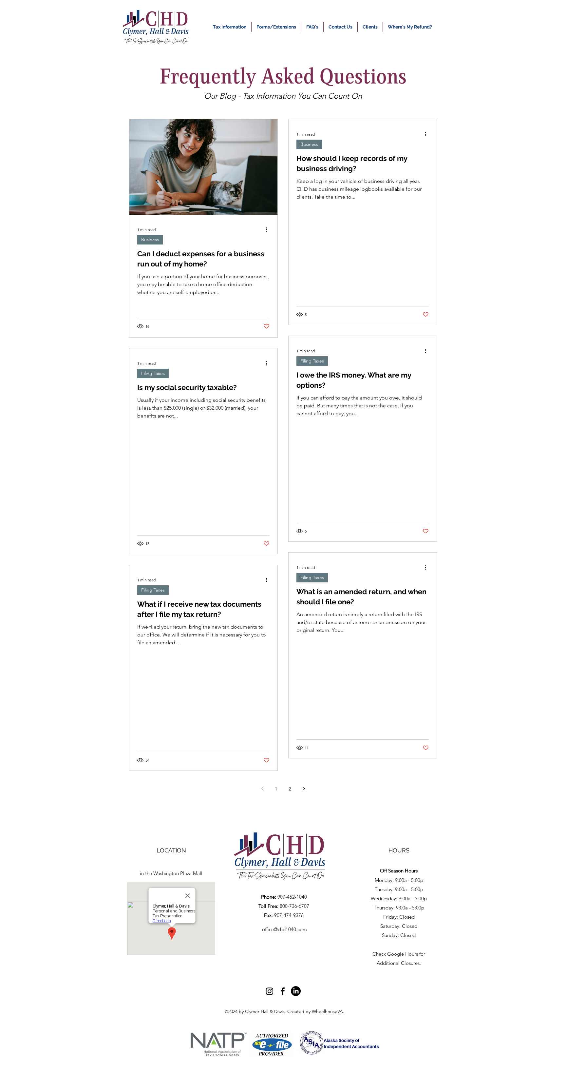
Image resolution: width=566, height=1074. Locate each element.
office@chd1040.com (284, 929)
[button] (410, 27)
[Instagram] (269, 991)
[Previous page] (262, 788)
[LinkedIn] (296, 991)
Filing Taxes (153, 373)
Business (150, 240)
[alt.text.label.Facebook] (283, 991)
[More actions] (269, 229)
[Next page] (304, 788)
